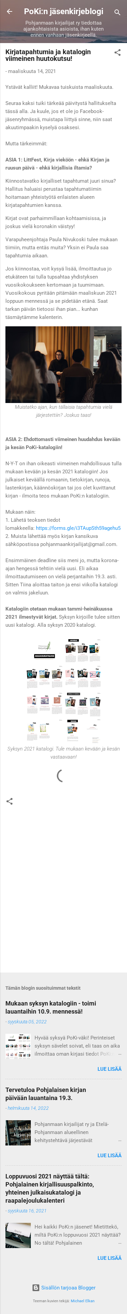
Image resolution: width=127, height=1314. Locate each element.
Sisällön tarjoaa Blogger (68, 1288)
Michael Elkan (82, 1301)
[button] (117, 53)
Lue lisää (110, 1069)
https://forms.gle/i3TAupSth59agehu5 (78, 528)
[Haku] (117, 13)
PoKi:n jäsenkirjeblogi (63, 11)
